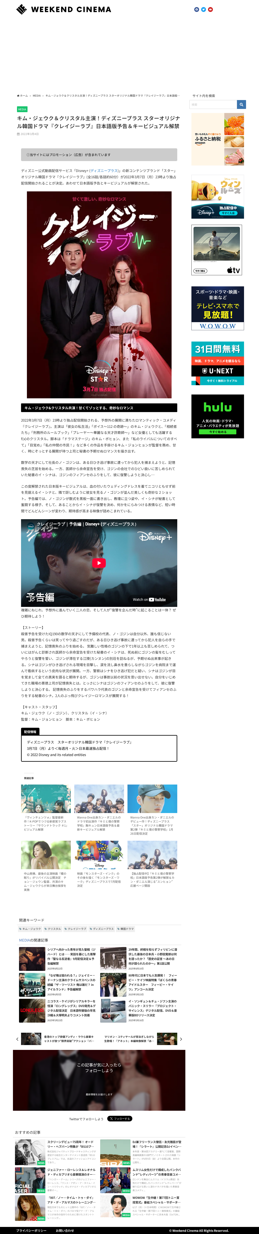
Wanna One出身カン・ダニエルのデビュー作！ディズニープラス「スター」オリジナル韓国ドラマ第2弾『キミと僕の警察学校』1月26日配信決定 (152, 825)
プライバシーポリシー (31, 1230)
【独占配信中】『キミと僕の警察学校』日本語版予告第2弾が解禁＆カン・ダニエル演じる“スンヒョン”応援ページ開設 (152, 879)
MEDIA (22, 109)
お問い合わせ (65, 1230)
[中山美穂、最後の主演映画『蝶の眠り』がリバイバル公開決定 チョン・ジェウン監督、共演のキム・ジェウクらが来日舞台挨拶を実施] (46, 855)
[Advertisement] (129, 55)
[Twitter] (203, 9)
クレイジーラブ (77, 929)
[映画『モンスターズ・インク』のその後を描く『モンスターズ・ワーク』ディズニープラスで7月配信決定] (99, 855)
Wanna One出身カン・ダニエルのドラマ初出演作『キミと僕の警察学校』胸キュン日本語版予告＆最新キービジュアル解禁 (99, 823)
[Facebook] (196, 9)
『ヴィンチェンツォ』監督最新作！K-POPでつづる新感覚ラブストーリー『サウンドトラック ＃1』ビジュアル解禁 (45, 823)
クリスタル (54, 929)
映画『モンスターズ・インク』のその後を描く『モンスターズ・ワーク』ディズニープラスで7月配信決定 (99, 879)
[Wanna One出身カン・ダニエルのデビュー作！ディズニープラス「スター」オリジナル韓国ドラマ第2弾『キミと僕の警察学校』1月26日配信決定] (152, 799)
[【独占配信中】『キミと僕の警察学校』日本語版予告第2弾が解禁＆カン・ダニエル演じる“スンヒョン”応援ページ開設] (152, 855)
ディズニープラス (104, 170)
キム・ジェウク (31, 929)
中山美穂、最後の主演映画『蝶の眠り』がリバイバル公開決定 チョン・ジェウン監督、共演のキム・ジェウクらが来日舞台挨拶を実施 (45, 881)
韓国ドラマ (127, 929)
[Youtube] (210, 9)
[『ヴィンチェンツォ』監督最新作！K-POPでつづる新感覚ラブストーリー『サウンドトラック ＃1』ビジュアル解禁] (46, 799)
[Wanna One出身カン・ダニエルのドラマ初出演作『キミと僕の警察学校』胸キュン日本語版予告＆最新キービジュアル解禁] (99, 799)
